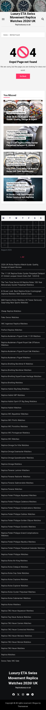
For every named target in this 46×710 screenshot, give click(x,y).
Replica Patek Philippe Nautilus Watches (18, 542)
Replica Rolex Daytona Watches (19, 187)
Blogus (35, 703)
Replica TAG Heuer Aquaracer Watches (17, 611)
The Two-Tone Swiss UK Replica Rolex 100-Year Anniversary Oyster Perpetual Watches (22, 171)
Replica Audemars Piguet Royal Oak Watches (20, 351)
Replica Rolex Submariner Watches (16, 598)
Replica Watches (8, 655)
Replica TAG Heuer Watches (13, 648)
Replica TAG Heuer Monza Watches (16, 642)
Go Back (23, 76)
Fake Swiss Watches (10, 317)
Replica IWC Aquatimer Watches (14, 414)
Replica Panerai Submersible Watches (17, 483)
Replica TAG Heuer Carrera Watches (16, 623)
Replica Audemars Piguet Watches (15, 357)
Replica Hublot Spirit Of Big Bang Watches (19, 401)
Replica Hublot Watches (11, 408)
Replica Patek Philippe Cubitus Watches (18, 514)
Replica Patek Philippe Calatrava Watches (19, 502)
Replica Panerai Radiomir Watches (15, 477)
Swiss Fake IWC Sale (10, 661)
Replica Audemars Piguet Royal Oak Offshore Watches (20, 343)
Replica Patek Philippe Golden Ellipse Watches (21, 520)
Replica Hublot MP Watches (13, 395)
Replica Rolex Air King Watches (14, 561)
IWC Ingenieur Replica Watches (14, 324)
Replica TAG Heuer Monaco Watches (16, 636)
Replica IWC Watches (10, 439)
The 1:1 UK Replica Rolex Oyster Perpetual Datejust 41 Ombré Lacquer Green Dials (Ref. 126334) (22, 146)
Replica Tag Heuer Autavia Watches (16, 617)
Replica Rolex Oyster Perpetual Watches (23, 161)
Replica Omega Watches (11, 464)
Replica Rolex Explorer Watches (14, 586)
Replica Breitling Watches (12, 383)
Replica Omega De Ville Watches (15, 445)
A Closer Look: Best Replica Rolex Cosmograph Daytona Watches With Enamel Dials (20, 197)
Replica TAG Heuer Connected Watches (17, 629)
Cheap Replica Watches (11, 311)
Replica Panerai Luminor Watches (15, 470)
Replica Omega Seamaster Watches (16, 451)
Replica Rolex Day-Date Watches (15, 573)
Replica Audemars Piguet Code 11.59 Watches (21, 336)
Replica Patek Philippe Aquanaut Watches (19, 495)
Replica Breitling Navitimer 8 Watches (17, 364)
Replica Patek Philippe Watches (14, 554)
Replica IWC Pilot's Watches (13, 420)
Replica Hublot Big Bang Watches (15, 389)
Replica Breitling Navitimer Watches (16, 370)
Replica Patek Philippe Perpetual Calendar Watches (23, 548)
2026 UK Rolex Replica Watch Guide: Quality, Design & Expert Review (21, 119)
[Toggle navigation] (3, 19)
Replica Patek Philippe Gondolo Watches (18, 527)
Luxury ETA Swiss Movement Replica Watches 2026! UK (23, 17)
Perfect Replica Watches (17, 132)
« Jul (22, 257)
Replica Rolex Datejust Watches (19, 135)
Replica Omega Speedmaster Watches (17, 458)
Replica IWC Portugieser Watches (15, 433)
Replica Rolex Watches (16, 112)
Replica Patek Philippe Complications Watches (21, 508)
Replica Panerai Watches (11, 489)
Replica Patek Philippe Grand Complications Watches (19, 534)
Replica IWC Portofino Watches (14, 426)
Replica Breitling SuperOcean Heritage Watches (21, 376)
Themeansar (23, 706)
